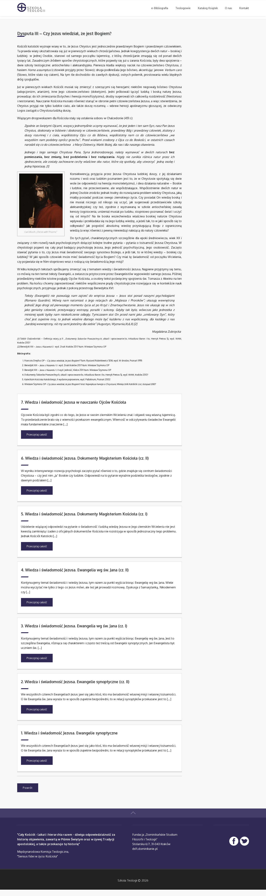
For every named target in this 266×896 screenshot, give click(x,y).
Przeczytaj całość (37, 434)
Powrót (28, 787)
